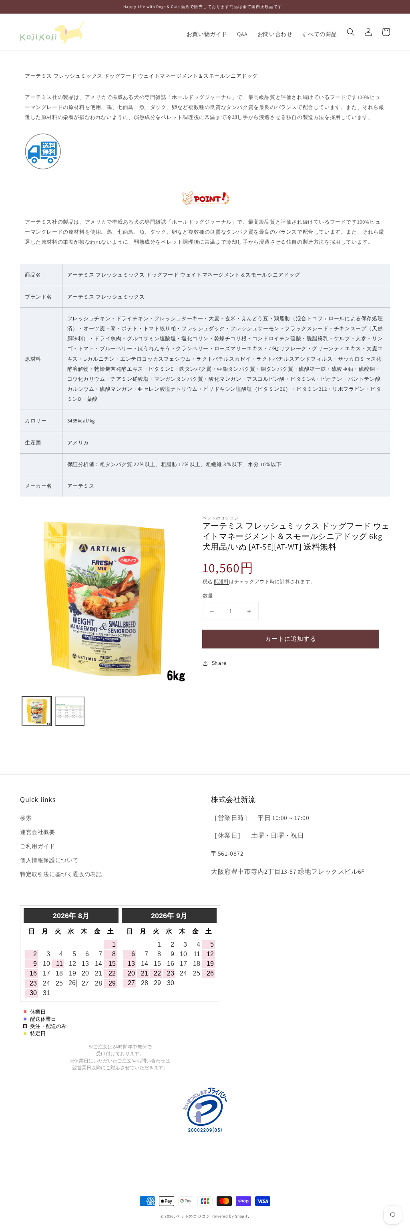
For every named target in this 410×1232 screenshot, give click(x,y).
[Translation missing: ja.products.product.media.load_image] (36, 711)
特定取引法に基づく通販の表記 (61, 874)
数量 (208, 595)
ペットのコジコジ (193, 1216)
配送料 (221, 581)
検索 (26, 818)
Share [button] (219, 662)
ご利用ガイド (37, 846)
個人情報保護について (49, 860)
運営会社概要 (37, 832)
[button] (351, 32)
